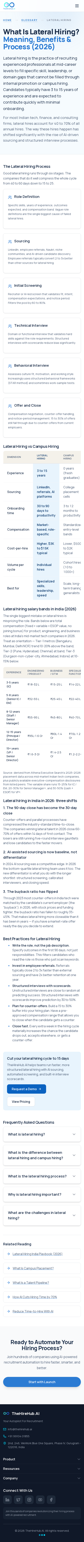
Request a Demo (24, 1089)
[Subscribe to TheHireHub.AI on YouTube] (40, 1499)
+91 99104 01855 (18, 1436)
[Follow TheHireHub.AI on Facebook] (51, 1499)
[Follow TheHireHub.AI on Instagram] (29, 1499)
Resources (11, 1469)
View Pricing (21, 1101)
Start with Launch (42, 1382)
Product (9, 1459)
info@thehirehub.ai (20, 1429)
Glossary (29, 20)
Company (10, 1478)
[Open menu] (77, 6)
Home (7, 20)
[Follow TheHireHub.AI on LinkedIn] (7, 1499)
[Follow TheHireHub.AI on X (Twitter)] (18, 1499)
